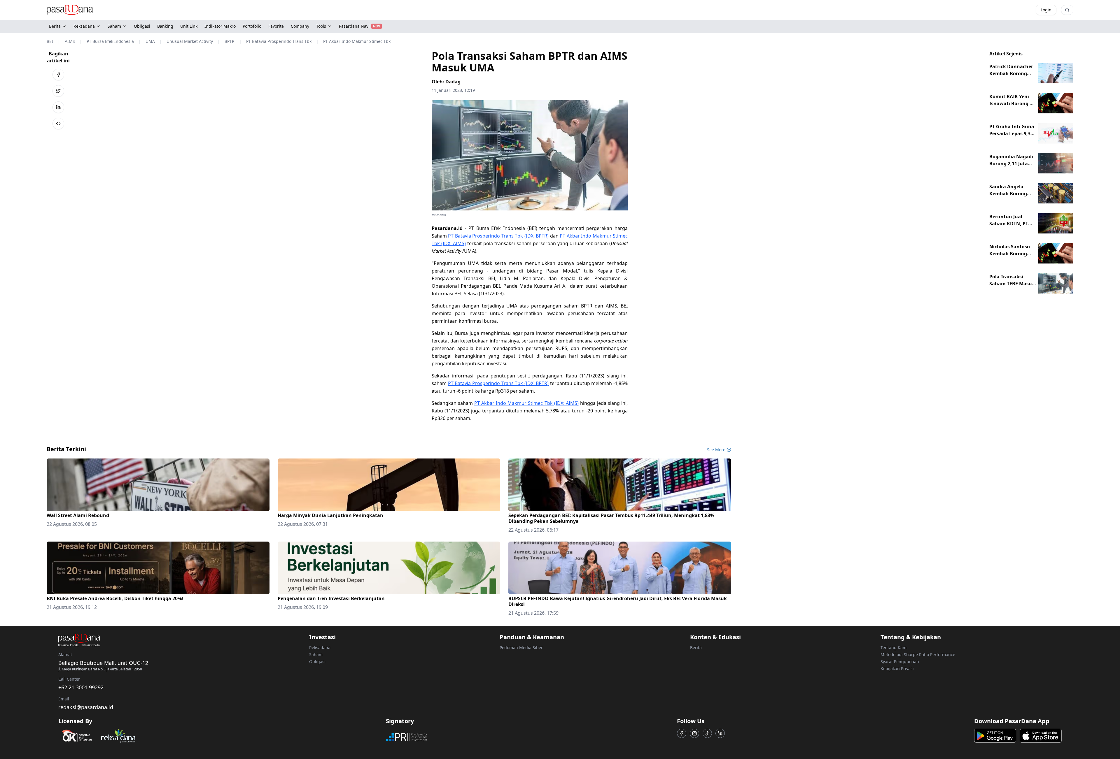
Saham (114, 26)
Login (1046, 10)
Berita (55, 26)
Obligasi (317, 661)
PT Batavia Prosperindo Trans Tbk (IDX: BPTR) (498, 236)
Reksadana (84, 26)
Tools (321, 26)
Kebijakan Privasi (897, 668)
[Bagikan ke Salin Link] (58, 123)
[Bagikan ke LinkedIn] (58, 107)
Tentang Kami (894, 647)
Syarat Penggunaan (900, 661)
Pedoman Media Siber (521, 647)
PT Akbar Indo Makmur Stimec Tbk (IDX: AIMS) (526, 403)
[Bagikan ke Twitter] (58, 91)
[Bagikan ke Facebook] (58, 74)
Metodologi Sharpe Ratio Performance (918, 654)
